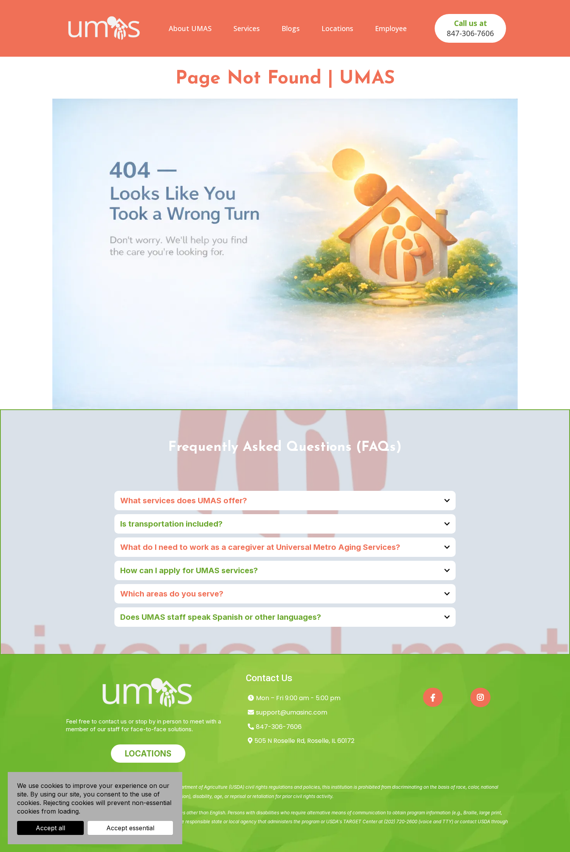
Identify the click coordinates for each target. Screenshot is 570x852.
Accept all (50, 828)
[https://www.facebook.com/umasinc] (433, 697)
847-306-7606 (279, 726)
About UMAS (190, 28)
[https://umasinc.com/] (104, 28)
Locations (337, 28)
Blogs (291, 28)
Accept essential (130, 828)
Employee (391, 28)
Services (246, 28)
